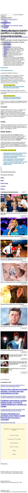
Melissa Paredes (7, 47)
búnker (2, 177)
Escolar (5, 56)
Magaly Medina (7, 44)
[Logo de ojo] (4, 30)
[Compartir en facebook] (14, 167)
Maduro (3, 189)
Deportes (5, 28)
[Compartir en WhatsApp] (14, 170)
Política (5, 51)
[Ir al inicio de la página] (4, 377)
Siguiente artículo (4, 422)
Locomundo (6, 25)
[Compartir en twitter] (14, 168)
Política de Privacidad (19, 37)
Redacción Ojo (4, 67)
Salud (4, 54)
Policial (5, 23)
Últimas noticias (7, 42)
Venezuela (3, 186)
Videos (5, 20)
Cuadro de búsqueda (18, 14)
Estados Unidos (4, 183)
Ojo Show (5, 21)
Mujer (4, 24)
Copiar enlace (12, 172)
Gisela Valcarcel (7, 43)
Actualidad (5, 26)
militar (2, 180)
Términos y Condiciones (9, 37)
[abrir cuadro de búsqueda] (3, 16)
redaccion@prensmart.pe (7, 70)
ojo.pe (2, 37)
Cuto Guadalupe (7, 45)
